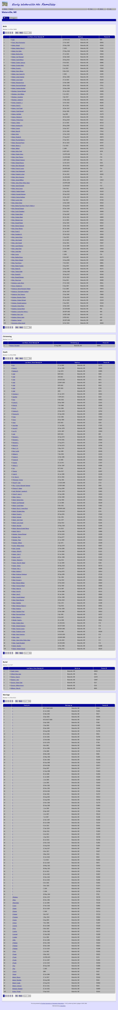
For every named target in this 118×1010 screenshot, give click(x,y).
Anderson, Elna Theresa (18, 294)
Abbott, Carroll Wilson (18, 59)
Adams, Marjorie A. (17, 117)
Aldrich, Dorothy (16, 646)
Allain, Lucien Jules (17, 200)
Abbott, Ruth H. (16, 531)
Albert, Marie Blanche (18, 600)
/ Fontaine (15, 917)
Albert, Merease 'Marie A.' (19, 606)
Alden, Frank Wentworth (18, 171)
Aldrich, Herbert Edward (18, 191)
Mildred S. (15, 454)
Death (76, 362)
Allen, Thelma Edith (17, 271)
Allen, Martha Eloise (17, 257)
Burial (77, 668)
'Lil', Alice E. (16, 477)
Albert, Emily (15, 134)
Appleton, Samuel (16, 320)
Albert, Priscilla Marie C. (18, 140)
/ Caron (14, 905)
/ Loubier (14, 937)
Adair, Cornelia (16, 548)
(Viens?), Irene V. (17, 494)
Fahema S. (15, 411)
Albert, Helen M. (16, 588)
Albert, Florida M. (16, 137)
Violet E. (15, 474)
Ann (13, 365)
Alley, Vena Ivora (16, 280)
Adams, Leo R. (16, 557)
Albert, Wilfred (15, 148)
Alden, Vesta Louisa (17, 188)
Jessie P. (15, 428)
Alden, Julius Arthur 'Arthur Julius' (21, 183)
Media (101, 9)
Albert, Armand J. (17, 580)
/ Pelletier (14, 943)
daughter (15, 397)
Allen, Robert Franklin (17, 266)
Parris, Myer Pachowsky (18, 42)
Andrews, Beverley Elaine (19, 297)
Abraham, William (17, 543)
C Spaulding (62, 1005)
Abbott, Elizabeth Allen (18, 511)
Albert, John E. (16, 594)
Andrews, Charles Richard (19, 300)
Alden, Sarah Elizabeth (18, 185)
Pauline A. (15, 457)
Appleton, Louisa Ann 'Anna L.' (20, 311)
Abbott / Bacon (16, 977)
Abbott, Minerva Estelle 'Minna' (20, 528)
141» (17, 32)
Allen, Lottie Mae (16, 251)
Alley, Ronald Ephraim (18, 277)
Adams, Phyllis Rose (17, 120)
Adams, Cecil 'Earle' (17, 108)
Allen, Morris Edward (17, 260)
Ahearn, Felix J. (16, 568)
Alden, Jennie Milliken (18, 180)
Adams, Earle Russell (18, 111)
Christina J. (16, 394)
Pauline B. (15, 460)
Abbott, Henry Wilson (17, 71)
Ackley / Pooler (16, 991)
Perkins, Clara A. (15, 677)
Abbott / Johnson (16, 986)
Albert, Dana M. (16, 131)
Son (14, 468)
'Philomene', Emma (18, 480)
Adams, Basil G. (16, 105)
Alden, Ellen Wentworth (18, 165)
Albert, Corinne (16, 128)
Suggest (14, 18)
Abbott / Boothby (16, 980)
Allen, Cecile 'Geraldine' (18, 211)
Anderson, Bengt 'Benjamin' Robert (21, 288)
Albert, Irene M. (16, 591)
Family (26, 705)
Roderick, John (15, 679)
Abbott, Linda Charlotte (18, 77)
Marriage (68, 705)
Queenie (15, 462)
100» (17, 358)
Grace (14, 419)
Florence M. (16, 414)
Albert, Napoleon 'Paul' (18, 611)
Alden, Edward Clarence (18, 160)
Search (11, 9)
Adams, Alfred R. (17, 551)
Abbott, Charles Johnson (18, 62)
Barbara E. (15, 371)
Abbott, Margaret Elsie (18, 82)
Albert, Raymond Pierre (18, 142)
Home (5, 9)
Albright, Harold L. (17, 620)
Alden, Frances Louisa (18, 168)
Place (6, 18)
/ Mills (14, 940)
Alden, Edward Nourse (18, 163)
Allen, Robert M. (16, 268)
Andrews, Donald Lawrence (19, 303)
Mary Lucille (16, 451)
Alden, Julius (15, 637)
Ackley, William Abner (18, 545)
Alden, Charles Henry (17, 154)
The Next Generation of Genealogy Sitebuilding (52, 1003)
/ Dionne (14, 911)
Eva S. (14, 408)
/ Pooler (14, 954)
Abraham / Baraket (17, 988)
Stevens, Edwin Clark (16, 682)
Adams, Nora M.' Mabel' (18, 563)
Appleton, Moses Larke (18, 317)
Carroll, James (15, 671)
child (14, 374)
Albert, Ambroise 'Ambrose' (19, 574)
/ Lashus (14, 931)
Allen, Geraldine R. (17, 234)
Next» (21, 32)
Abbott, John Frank (17, 520)
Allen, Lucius (15, 254)
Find (91, 9)
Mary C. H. (15, 448)
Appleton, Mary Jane (17, 314)
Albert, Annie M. (16, 577)
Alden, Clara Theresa (17, 157)
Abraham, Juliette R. (17, 100)
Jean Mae (15, 425)
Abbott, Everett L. (16, 68)
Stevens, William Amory (17, 685)
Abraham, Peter (16, 540)
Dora (14, 399)
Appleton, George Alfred (18, 308)
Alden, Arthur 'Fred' (17, 151)
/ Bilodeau (15, 897)
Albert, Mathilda (16, 603)
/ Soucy (14, 971)
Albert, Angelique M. (17, 125)
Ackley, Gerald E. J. (17, 102)
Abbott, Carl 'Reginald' (18, 57)
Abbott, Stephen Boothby (18, 88)
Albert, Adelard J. (17, 571)
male (13, 39)
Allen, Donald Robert (17, 223)
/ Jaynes (14, 925)
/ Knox (14, 928)
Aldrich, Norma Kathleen (18, 197)
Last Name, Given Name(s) (35, 37)
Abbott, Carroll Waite (18, 505)
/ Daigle (14, 908)
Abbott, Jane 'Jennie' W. (18, 74)
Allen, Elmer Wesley (17, 228)
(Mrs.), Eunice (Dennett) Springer (21, 485)
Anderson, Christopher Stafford (20, 291)
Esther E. (15, 402)
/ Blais (14, 900)
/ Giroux (14, 923)
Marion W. (15, 445)
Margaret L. (16, 437)
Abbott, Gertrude (16, 517)
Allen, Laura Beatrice (17, 246)
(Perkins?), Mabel (17, 488)
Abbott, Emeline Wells (18, 65)
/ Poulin (14, 957)
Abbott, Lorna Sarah (17, 80)
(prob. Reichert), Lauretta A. (20, 491)
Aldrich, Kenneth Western (19, 194)
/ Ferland (14, 914)
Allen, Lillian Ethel (16, 248)
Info (110, 9)
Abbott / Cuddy (16, 983)
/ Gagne (14, 920)
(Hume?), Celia (16, 482)
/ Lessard (14, 934)
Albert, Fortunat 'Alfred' (18, 585)
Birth (79, 37)
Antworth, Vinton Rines (18, 306)
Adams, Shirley (16, 122)
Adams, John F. (16, 554)
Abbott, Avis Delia (16, 51)
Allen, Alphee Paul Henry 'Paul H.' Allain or (23, 205)
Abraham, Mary (16, 537)
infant (14, 422)
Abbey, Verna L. (16, 497)
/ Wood (14, 974)
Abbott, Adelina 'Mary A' (18, 48)
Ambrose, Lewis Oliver (18, 283)
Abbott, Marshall (16, 525)
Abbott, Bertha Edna (17, 54)
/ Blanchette (15, 903)
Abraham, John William (18, 94)
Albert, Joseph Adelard (18, 597)
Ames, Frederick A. (17, 286)
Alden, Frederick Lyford (18, 174)
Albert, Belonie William (18, 583)
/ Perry (14, 951)
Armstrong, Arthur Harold (18, 323)
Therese (15, 471)
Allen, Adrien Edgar (17, 203)
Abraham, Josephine (17, 97)
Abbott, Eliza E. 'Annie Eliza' (20, 508)
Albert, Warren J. (16, 145)
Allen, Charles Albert (17, 214)
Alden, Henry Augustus (18, 177)
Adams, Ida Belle (16, 114)
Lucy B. (15, 431)
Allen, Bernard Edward (18, 208)
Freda (14, 417)
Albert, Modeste (16, 608)
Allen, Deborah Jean (17, 220)
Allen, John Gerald (17, 240)
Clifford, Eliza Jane (16, 674)
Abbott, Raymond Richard (19, 85)
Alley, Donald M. (16, 274)
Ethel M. (15, 405)
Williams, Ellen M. (16, 688)
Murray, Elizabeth (14, 345)
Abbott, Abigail (16, 45)
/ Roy (13, 966)
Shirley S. (15, 465)
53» (17, 701)
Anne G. (14, 368)
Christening (74, 342)
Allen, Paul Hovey (16, 263)
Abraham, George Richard (19, 91)
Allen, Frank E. (16, 231)
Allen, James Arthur (17, 237)
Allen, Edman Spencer (18, 225)
